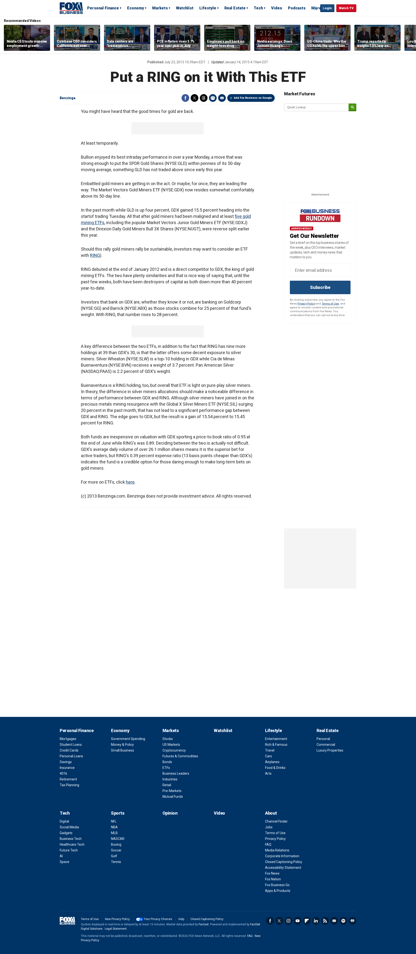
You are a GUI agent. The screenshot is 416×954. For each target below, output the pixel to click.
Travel (269, 750)
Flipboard (307, 921)
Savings (66, 762)
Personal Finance (103, 8)
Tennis (116, 862)
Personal (323, 739)
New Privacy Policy (117, 919)
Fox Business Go (277, 885)
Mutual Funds (172, 796)
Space (64, 862)
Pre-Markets (172, 791)
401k (63, 773)
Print (213, 98)
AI (61, 856)
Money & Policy (122, 744)
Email (222, 98)
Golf (114, 856)
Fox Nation (273, 879)
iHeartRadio (352, 921)
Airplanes (272, 762)
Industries (169, 779)
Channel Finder (276, 821)
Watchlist (185, 8)
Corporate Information (282, 856)
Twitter (194, 98)
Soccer (116, 850)
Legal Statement (116, 928)
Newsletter (334, 921)
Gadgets (66, 833)
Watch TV (346, 8)
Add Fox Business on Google (253, 97)
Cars (268, 756)
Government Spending (128, 739)
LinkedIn (316, 921)
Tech (258, 8)
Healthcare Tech (72, 844)
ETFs (166, 768)
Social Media (69, 827)
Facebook (185, 98)
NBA (114, 827)
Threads (204, 98)
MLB (114, 833)
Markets (160, 8)
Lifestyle (207, 8)
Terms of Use (330, 303)
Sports (117, 813)
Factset (204, 924)
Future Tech (69, 850)
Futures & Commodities (180, 756)
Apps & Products (277, 891)
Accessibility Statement (283, 868)
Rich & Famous (276, 744)
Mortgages (68, 739)
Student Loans (71, 744)
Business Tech (71, 839)
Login (327, 8)
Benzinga (67, 98)
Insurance (67, 768)
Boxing (116, 844)
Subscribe (320, 287)
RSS (325, 921)
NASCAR (117, 839)
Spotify (343, 921)
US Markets (171, 744)
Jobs (269, 827)
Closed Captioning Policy (283, 862)
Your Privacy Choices (158, 919)
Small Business (122, 750)
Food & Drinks (275, 768)
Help (181, 919)
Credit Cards (69, 750)
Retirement (68, 779)
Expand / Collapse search (315, 8)
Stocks (167, 739)
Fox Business (71, 8)
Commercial (326, 744)
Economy (135, 8)
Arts (268, 773)
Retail (166, 785)
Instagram (288, 921)
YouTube (297, 921)
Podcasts (297, 8)
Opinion (170, 813)
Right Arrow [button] (407, 38)
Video (276, 8)
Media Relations (277, 850)
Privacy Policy (306, 303)
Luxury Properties (330, 750)
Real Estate (235, 8)
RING (95, 255)
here (130, 482)
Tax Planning (69, 785)
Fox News (272, 873)
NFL (114, 821)
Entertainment (276, 739)
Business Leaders (175, 773)
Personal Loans (71, 756)
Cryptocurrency (174, 750)
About (271, 813)
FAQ (268, 844)
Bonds (167, 762)
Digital (64, 821)
